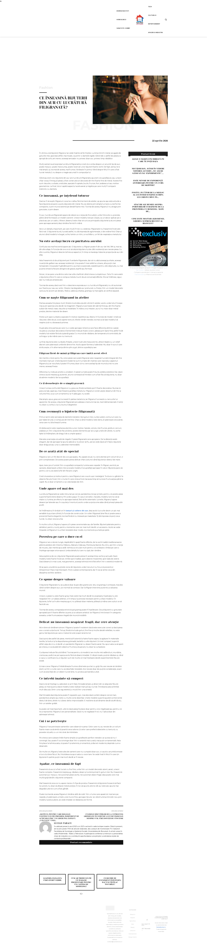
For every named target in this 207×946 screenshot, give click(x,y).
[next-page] (82, 894)
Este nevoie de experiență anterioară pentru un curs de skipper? (148, 183)
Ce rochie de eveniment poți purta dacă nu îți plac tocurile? (110, 881)
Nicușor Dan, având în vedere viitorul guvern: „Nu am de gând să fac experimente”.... (148, 171)
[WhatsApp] (56, 140)
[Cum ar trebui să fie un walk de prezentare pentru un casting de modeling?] (81, 860)
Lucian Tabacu (63, 823)
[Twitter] (46, 140)
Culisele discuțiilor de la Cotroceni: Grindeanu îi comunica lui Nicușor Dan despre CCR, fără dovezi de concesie (103, 816)
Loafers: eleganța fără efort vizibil (52, 879)
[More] (61, 140)
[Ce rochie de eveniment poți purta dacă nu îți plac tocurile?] (110, 860)
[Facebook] (41, 140)
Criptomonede (139, 274)
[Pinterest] (51, 140)
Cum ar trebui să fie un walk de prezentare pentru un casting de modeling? (81, 882)
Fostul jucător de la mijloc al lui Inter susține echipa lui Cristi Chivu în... (148, 194)
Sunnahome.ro (161, 927)
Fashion (46, 87)
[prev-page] (80, 894)
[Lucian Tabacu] (45, 830)
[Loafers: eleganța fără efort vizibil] (52, 860)
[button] (166, 19)
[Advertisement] (103, 53)
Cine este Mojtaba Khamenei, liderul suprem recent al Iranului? (148, 221)
